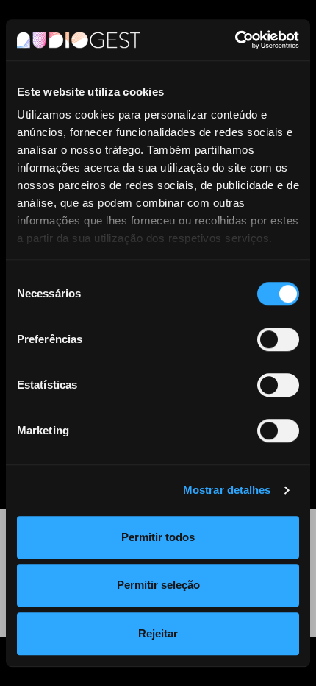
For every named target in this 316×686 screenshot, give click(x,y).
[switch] (278, 339)
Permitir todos (158, 537)
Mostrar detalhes (227, 490)
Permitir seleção (158, 585)
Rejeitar (158, 633)
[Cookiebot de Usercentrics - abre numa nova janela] (234, 39)
